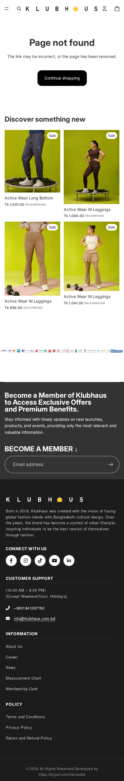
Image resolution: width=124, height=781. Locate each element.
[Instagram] (25, 560)
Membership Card (21, 688)
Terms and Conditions (25, 716)
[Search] (19, 8)
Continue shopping (62, 78)
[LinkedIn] (68, 560)
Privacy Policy (19, 727)
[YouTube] (54, 560)
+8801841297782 (29, 608)
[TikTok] (40, 560)
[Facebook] (11, 560)
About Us (14, 646)
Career (12, 657)
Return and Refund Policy (29, 738)
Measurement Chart (23, 678)
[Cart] (117, 8)
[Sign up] (111, 465)
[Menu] (6, 8)
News (11, 667)
